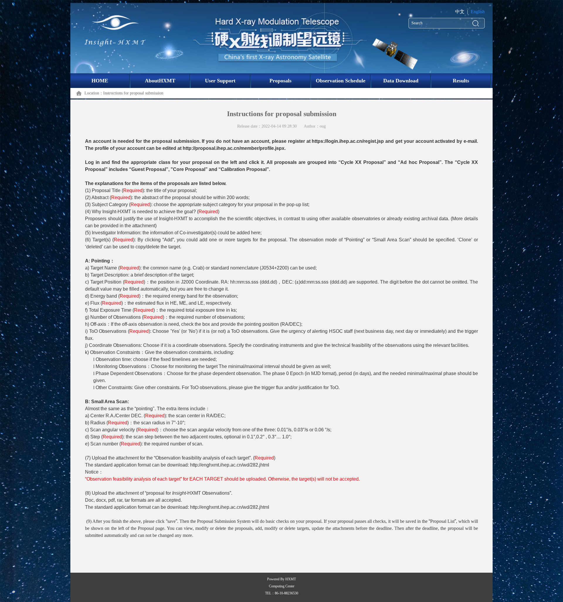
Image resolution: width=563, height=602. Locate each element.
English (478, 11)
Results (461, 81)
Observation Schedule (340, 81)
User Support (220, 81)
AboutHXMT (160, 81)
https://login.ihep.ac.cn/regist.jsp (348, 141)
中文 (459, 11)
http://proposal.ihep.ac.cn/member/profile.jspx (233, 148)
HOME (99, 81)
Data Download (400, 81)
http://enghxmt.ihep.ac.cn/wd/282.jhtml (229, 464)
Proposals (280, 81)
